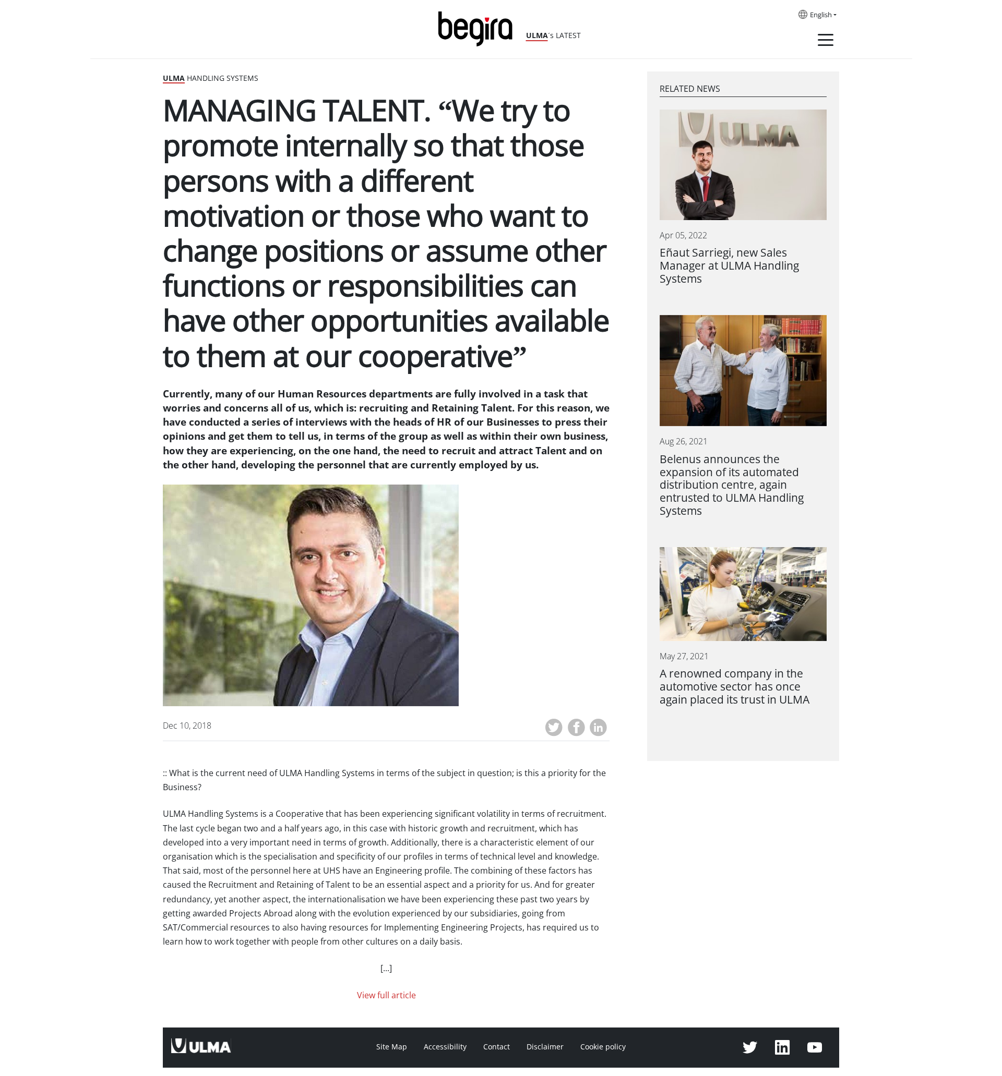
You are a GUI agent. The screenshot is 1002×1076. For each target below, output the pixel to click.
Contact (496, 1047)
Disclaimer (545, 1047)
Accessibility (445, 1047)
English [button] (821, 15)
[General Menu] (826, 41)
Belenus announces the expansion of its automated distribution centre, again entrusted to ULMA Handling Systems (732, 485)
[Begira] (479, 27)
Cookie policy (603, 1047)
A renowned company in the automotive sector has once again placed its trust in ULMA (734, 687)
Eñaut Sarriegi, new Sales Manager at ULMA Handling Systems (729, 266)
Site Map (391, 1047)
